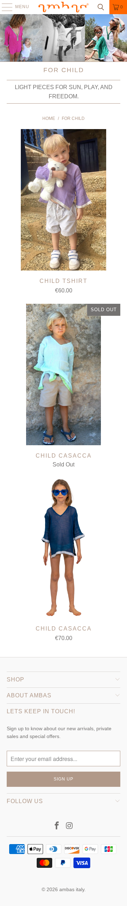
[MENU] (3, 7)
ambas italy (71, 889)
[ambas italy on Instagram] (69, 826)
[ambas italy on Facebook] (57, 826)
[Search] (101, 7)
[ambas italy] (63, 7)
